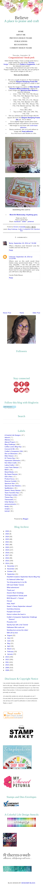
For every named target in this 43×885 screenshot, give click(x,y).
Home (20, 31)
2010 (7, 665)
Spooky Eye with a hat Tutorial (17, 625)
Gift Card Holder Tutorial (15, 585)
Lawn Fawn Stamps (12, 467)
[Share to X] (30, 227)
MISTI (7, 470)
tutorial (7, 511)
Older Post (36, 313)
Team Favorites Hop (12, 493)
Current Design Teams (21, 48)
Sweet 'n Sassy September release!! (19, 606)
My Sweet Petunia (11, 474)
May (9, 643)
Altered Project (10, 442)
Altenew (8, 440)
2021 (7, 544)
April (9, 646)
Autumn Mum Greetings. (15, 593)
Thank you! (11, 590)
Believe (21, 17)
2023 (7, 539)
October (10, 571)
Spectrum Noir (10, 483)
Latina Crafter (10, 465)
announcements (10, 504)
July (8, 638)
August (9, 635)
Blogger (25, 519)
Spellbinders (9, 488)
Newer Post (7, 313)
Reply (11, 250)
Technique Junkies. (11, 495)
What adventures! (13, 587)
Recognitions (20, 45)
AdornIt (7, 437)
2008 (7, 670)
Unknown (12, 257)
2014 (7, 563)
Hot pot (9, 601)
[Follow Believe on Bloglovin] (9, 408)
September (11, 574)
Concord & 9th (10, 449)
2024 (7, 536)
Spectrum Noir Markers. (13, 486)
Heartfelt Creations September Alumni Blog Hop (23, 577)
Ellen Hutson (9, 456)
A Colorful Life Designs (13, 435)
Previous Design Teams (21, 38)
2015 (7, 560)
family (7, 506)
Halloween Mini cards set (15, 627)
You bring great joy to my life (17, 582)
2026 (7, 531)
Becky (11, 243)
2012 (7, 659)
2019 (7, 550)
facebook (17, 221)
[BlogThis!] (28, 227)
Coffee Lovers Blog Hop (13, 447)
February (10, 651)
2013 (7, 657)
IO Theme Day (10, 458)
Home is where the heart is (16, 614)
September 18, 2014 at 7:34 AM (25, 243)
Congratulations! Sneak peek (17, 595)
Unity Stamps (9, 502)
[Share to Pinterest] (35, 227)
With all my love (12, 633)
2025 (7, 534)
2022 (7, 542)
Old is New (9, 476)
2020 (7, 547)
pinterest (31, 221)
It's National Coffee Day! (15, 579)
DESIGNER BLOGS (28, 883)
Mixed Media (9, 472)
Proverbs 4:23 (12, 622)
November (11, 569)
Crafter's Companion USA (25, 229)
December (11, 566)
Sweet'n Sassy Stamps (13, 490)
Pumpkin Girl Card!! (14, 612)
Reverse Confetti (11, 481)
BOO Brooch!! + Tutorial (15, 598)
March (9, 649)
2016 (7, 558)
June (9, 641)
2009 (7, 667)
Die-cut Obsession (11, 453)
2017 (7, 555)
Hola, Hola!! (11, 603)
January (10, 654)
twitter (24, 221)
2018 (7, 553)
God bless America (13, 609)
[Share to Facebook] (33, 227)
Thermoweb (9, 499)
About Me (20, 35)
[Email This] (26, 227)
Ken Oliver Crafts (11, 463)
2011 (7, 662)
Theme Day (9, 497)
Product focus (10, 479)
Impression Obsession (13, 460)
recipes (7, 509)
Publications (20, 41)
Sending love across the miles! (17, 630)
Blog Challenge (12, 229)
